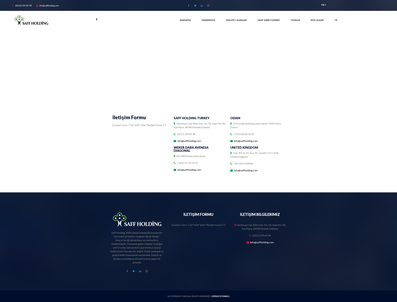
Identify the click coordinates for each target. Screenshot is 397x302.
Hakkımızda (208, 20)
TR (323, 5)
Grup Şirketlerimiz (268, 20)
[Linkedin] (202, 5)
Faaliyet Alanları (236, 20)
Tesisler (295, 20)
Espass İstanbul (221, 296)
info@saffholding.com (49, 5)
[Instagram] (208, 5)
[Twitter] (195, 5)
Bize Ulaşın (317, 20)
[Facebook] (189, 5)
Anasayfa (185, 20)
